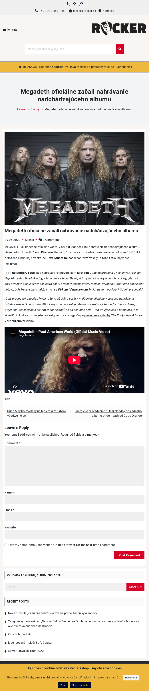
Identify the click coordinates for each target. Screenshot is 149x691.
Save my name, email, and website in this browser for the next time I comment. (62, 545)
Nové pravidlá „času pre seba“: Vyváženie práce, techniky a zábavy (52, 613)
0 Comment (51, 240)
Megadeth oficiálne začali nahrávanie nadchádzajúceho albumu (71, 230)
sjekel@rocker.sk (84, 11)
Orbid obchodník (19, 634)
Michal (29, 240)
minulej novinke (30, 258)
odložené (11, 258)
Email (9, 510)
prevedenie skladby (97, 315)
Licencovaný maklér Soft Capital (30, 642)
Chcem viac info (80, 685)
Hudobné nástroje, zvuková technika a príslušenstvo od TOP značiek (85, 67)
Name (10, 492)
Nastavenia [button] (131, 677)
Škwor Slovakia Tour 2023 (26, 651)
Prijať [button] (63, 685)
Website (10, 527)
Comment (13, 443)
